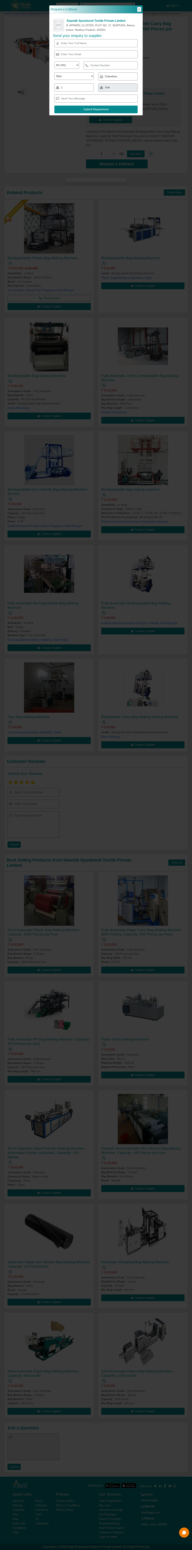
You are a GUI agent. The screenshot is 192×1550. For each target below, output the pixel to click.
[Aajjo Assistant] (184, 1532)
